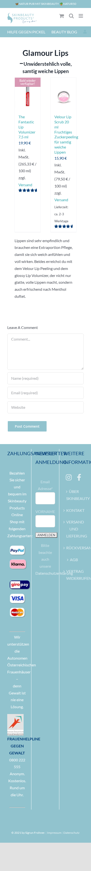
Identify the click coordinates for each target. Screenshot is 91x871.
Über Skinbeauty (73, 495)
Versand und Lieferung (73, 529)
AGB (74, 559)
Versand (25, 184)
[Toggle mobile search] (71, 15)
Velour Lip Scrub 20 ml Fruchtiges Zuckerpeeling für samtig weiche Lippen (66, 134)
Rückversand (73, 547)
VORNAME (45, 511)
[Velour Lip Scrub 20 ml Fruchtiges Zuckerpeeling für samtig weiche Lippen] (63, 94)
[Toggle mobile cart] (61, 15)
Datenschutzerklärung (54, 573)
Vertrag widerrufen (73, 575)
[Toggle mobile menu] (81, 15)
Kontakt (73, 510)
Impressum (54, 832)
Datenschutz (71, 832)
